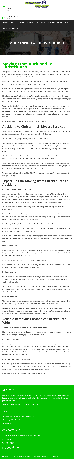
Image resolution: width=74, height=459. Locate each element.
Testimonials (62, 23)
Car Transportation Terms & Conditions (15, 420)
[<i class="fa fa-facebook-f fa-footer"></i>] (20, 28)
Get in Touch (12, 16)
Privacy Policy (7, 423)
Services (21, 23)
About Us (12, 23)
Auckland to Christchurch (29, 404)
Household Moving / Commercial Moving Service (18, 416)
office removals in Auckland (27, 106)
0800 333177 (10, 11)
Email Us (9, 19)
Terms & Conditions (48, 23)
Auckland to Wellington (10, 404)
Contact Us (13, 28)
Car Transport (32, 23)
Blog (5, 28)
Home (5, 23)
